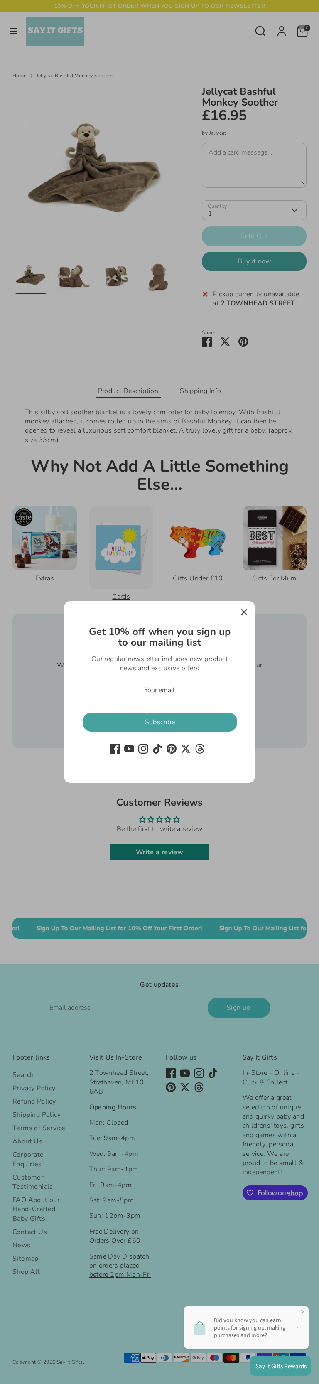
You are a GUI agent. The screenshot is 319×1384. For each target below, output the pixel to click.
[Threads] (200, 749)
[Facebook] (115, 749)
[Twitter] (186, 749)
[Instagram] (143, 749)
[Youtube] (129, 749)
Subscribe (160, 722)
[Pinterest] (172, 749)
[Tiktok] (157, 749)
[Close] (244, 612)
